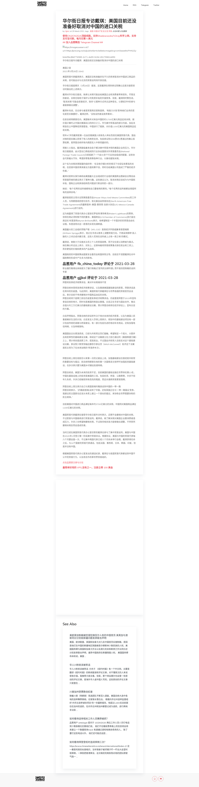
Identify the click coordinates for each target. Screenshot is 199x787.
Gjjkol (67, 31)
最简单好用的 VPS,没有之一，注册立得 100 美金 (88, 467)
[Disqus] (99, 518)
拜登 (110, 31)
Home (125, 5)
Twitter (156, 5)
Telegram (145, 5)
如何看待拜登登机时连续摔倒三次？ (88, 742)
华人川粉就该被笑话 (80, 664)
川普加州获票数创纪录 (81, 691)
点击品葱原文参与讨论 (73, 462)
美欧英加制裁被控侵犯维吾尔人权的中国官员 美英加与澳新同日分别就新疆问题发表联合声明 (99, 636)
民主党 (105, 31)
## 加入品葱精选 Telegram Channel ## (83, 42)
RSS (134, 5)
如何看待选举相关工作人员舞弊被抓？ (89, 718)
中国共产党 (98, 31)
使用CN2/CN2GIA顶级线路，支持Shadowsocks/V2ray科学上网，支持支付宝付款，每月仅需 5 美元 (99, 37)
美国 (91, 31)
